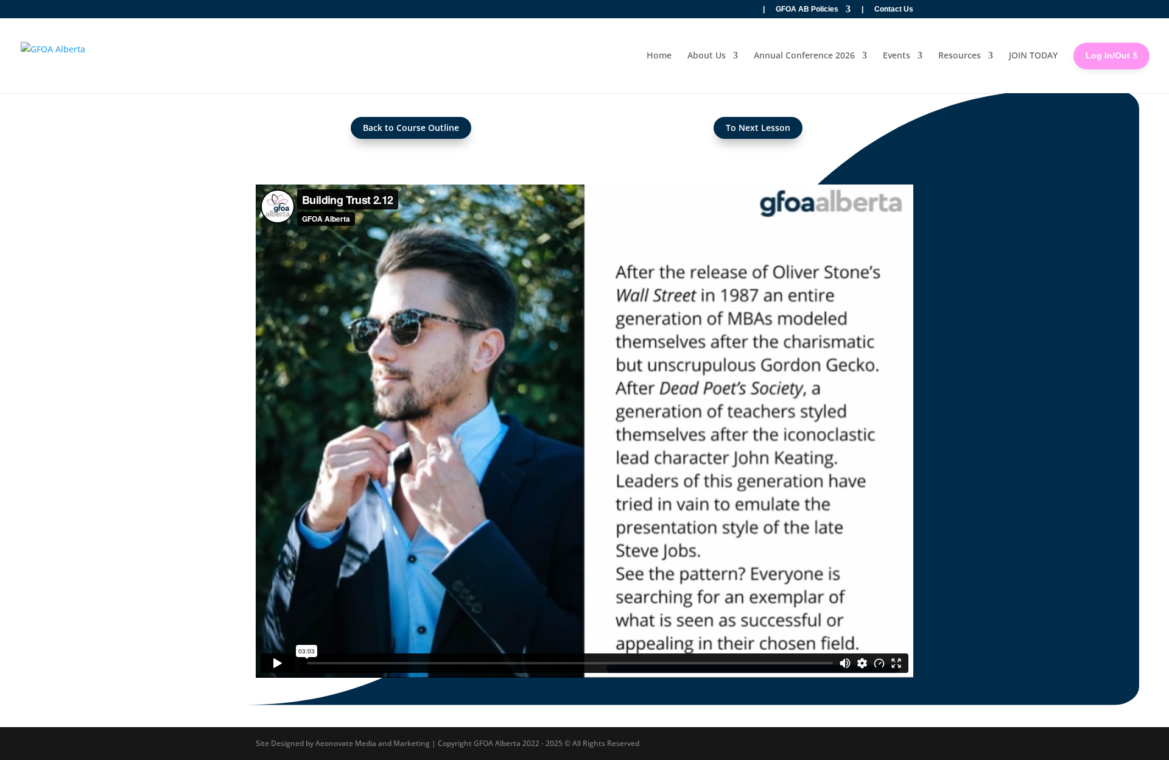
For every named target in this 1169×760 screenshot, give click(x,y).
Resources (959, 55)
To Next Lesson (758, 127)
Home (659, 55)
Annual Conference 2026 (804, 55)
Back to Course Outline (411, 127)
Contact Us (893, 9)
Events (896, 55)
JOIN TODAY (1033, 55)
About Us (706, 55)
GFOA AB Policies (807, 9)
